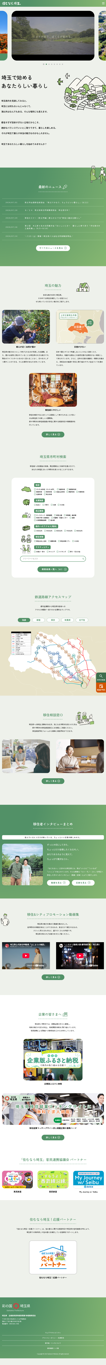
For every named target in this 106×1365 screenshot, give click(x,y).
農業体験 (53, 541)
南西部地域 (72, 489)
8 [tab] (62, 64)
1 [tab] (43, 64)
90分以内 (79, 531)
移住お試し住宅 (41, 541)
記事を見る (81, 882)
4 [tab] (51, 64)
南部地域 (62, 489)
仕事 (54, 505)
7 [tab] (59, 64)
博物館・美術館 (71, 515)
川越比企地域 (60, 492)
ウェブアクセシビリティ (53, 1333)
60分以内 (59, 531)
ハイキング (62, 552)
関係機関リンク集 (53, 1348)
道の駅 (52, 520)
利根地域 (81, 492)
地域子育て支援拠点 (42, 518)
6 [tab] (57, 64)
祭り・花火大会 (75, 552)
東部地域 (39, 492)
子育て (47, 505)
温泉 (73, 518)
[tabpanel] (53, 36)
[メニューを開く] (103, 3)
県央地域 (49, 492)
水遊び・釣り (40, 552)
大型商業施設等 (41, 520)
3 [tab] (49, 64)
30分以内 (39, 531)
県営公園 (59, 515)
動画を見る (56, 882)
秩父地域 (49, 494)
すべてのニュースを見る (51, 248)
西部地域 (71, 492)
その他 (62, 505)
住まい (38, 505)
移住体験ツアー (65, 541)
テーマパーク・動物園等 (44, 515)
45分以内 (49, 531)
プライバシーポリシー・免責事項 (53, 1338)
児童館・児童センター (60, 518)
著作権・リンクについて (53, 1343)
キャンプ (52, 552)
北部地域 (39, 494)
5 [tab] (54, 64)
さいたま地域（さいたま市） (45, 489)
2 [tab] (46, 64)
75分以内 (69, 531)
